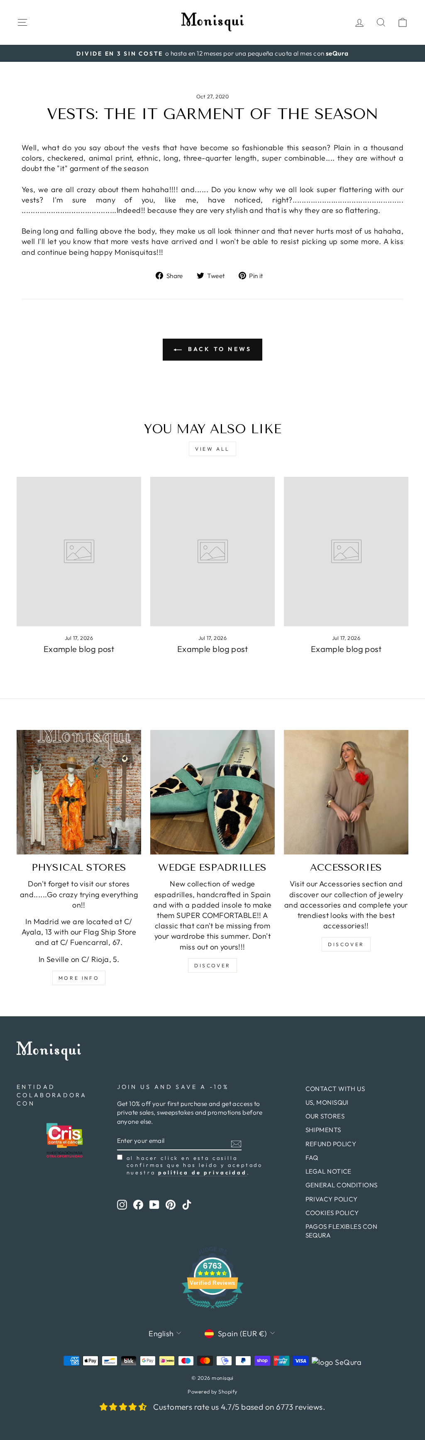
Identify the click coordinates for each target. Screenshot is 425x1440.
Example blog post (79, 649)
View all (212, 449)
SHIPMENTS (323, 1130)
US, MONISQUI (327, 1102)
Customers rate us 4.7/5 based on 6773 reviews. (239, 1407)
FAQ (311, 1158)
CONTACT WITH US (335, 1089)
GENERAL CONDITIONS (341, 1185)
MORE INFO (79, 978)
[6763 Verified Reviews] (212, 1309)
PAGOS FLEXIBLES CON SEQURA (341, 1231)
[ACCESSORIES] (346, 792)
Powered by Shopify (212, 1391)
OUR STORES (325, 1116)
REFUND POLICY (331, 1144)
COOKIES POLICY (332, 1213)
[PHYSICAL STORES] (79, 792)
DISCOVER (212, 965)
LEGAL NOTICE (328, 1171)
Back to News (218, 349)
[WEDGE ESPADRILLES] (212, 792)
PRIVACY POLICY (331, 1199)
